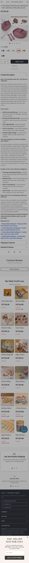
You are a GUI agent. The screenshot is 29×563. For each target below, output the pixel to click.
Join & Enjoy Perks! (14, 557)
